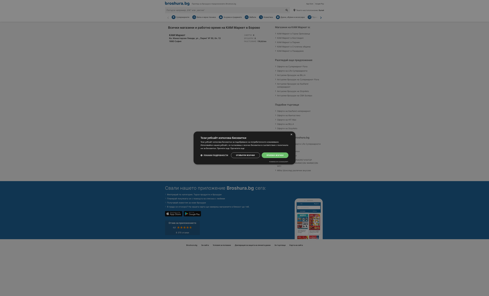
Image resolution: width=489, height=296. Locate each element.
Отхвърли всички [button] (245, 155)
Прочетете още (237, 148)
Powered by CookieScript (278, 162)
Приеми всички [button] (275, 155)
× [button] (291, 135)
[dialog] (244, 148)
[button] (214, 155)
